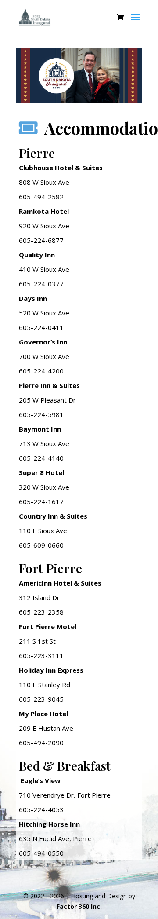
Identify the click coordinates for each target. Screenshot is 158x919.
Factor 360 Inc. (79, 906)
